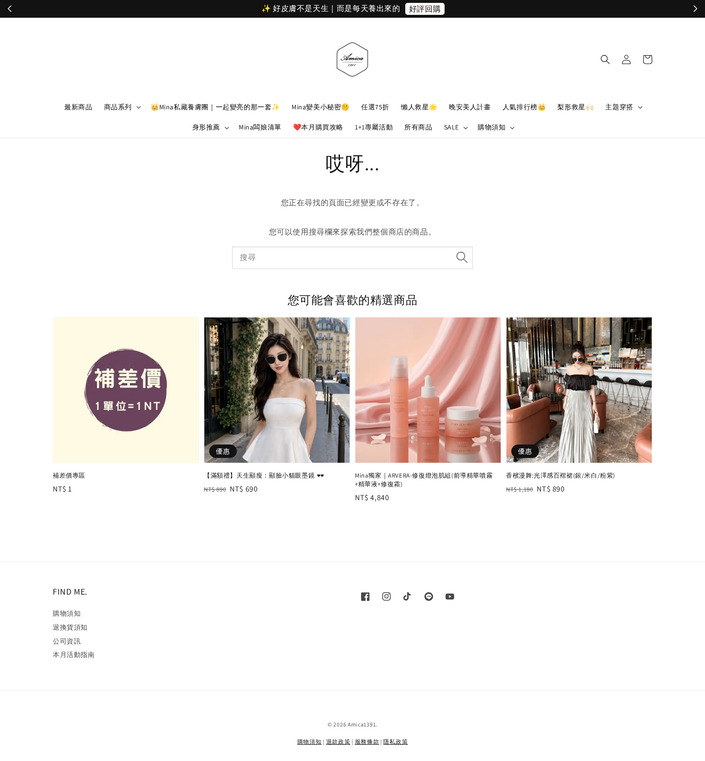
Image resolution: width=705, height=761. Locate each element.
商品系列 (118, 107)
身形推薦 (206, 127)
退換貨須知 (70, 627)
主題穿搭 (619, 107)
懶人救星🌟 (419, 107)
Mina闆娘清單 (260, 127)
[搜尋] (461, 257)
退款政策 (338, 741)
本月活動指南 (74, 654)
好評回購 (424, 9)
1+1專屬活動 (374, 127)
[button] (605, 59)
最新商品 (78, 107)
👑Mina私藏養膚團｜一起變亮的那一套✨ (215, 107)
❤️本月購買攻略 (318, 127)
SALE (451, 127)
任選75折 (375, 107)
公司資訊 (67, 641)
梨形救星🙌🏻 (575, 107)
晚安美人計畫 (470, 107)
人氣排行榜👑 (524, 107)
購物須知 (491, 127)
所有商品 (418, 127)
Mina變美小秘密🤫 (321, 107)
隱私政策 (395, 741)
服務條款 (367, 741)
